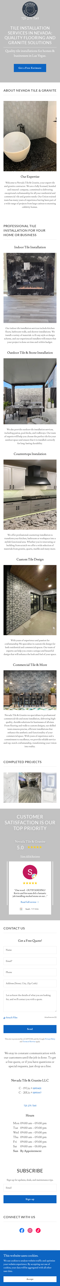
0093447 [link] (37, 1092)
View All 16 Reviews (30, 856)
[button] (4, 1017)
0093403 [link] (37, 1088)
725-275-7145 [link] (30, 18)
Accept (30, 1279)
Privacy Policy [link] (50, 1039)
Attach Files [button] (11, 1017)
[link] (30, 2)
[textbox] (30, 950)
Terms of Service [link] (29, 1042)
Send (30, 1029)
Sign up (30, 1199)
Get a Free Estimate (30, 68)
